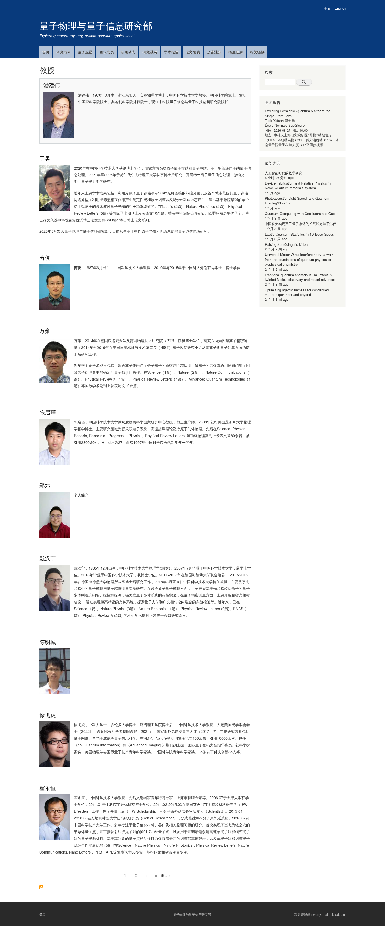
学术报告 (171, 51)
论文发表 (192, 51)
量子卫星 (85, 51)
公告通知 (214, 51)
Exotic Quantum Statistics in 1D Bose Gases (299, 234)
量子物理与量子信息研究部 (95, 25)
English (340, 8)
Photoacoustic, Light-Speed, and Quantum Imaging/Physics (297, 200)
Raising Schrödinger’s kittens (287, 244)
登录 (42, 914)
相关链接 (257, 51)
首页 (46, 51)
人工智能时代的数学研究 (283, 172)
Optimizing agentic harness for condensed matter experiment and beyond (297, 292)
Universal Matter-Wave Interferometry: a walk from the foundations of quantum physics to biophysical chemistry (299, 259)
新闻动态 (128, 51)
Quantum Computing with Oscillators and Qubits (301, 213)
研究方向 (63, 51)
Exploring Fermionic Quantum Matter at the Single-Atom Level (297, 113)
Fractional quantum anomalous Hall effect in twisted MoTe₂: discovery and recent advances (300, 277)
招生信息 (235, 51)
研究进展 (149, 51)
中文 (327, 8)
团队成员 (106, 51)
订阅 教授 (41, 887)
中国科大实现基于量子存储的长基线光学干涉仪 (300, 223)
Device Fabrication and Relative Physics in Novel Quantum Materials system (298, 185)
